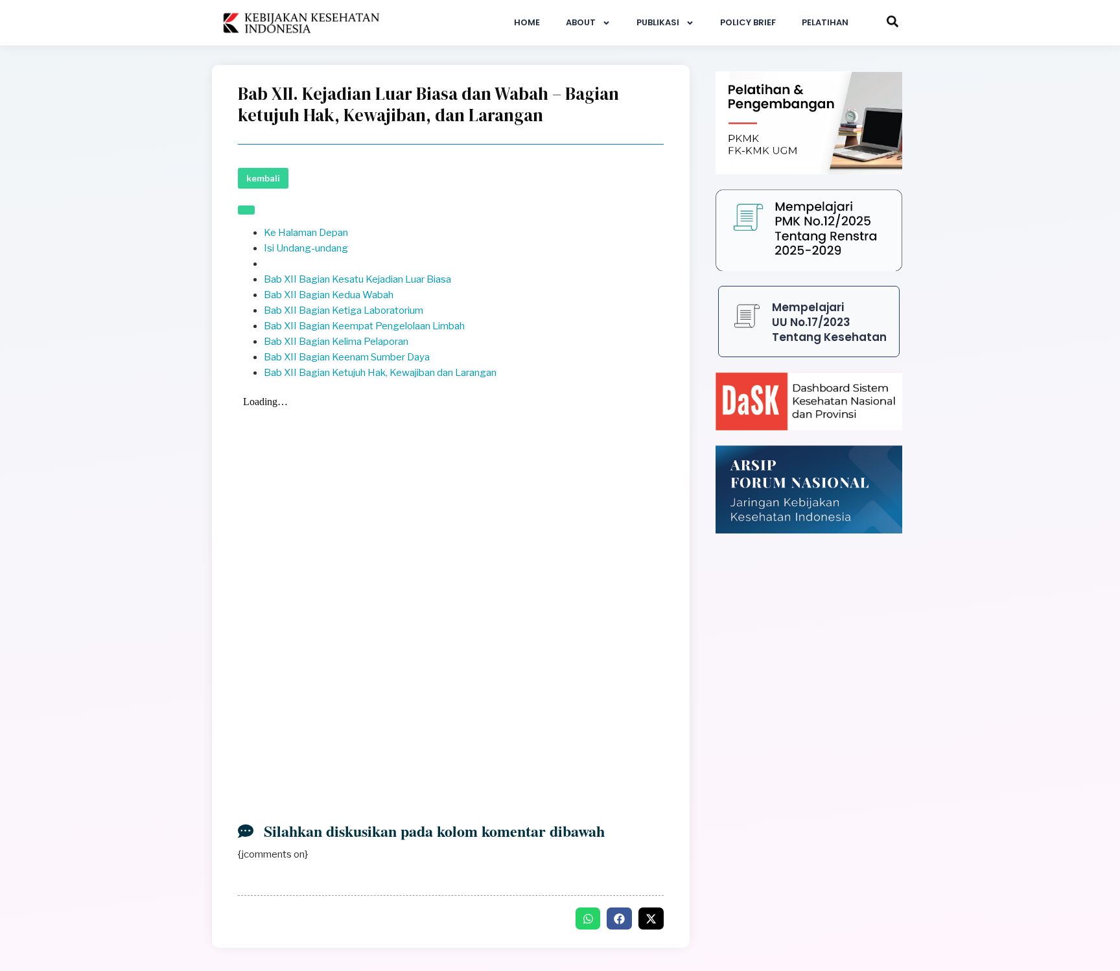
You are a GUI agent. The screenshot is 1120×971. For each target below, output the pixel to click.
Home (527, 22)
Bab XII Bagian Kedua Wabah (328, 295)
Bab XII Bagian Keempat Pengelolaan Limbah (364, 326)
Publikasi (657, 22)
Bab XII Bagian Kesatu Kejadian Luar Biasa (357, 279)
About (581, 22)
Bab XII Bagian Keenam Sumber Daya (347, 357)
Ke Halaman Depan (306, 233)
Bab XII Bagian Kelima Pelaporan (336, 341)
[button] (588, 918)
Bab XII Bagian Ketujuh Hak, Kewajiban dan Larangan (380, 373)
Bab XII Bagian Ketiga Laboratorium (343, 310)
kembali (263, 178)
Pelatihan (825, 22)
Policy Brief (748, 22)
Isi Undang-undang (306, 248)
